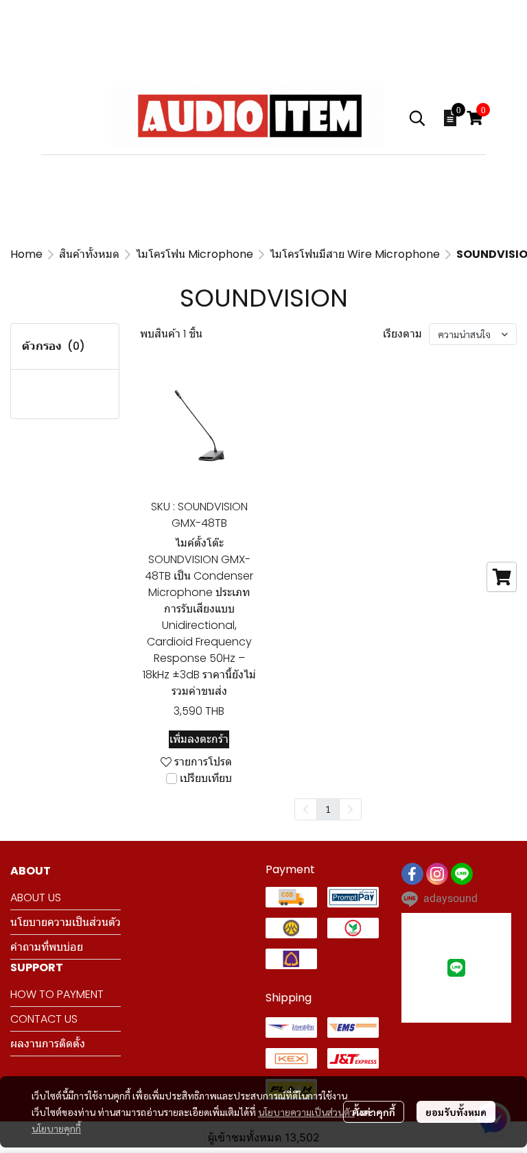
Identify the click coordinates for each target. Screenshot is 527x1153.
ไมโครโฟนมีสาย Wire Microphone (355, 254)
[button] (417, 118)
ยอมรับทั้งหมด (456, 1112)
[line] (462, 874)
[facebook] (412, 874)
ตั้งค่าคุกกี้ (373, 1112)
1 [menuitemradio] (328, 809)
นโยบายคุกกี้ (56, 1128)
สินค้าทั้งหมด (89, 254)
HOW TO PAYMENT (57, 994)
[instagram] (437, 874)
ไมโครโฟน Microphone (194, 254)
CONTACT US (44, 1019)
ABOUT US (35, 897)
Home (26, 254)
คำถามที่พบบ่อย (46, 947)
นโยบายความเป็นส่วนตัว (306, 1112)
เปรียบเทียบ (206, 778)
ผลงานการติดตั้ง (47, 1043)
